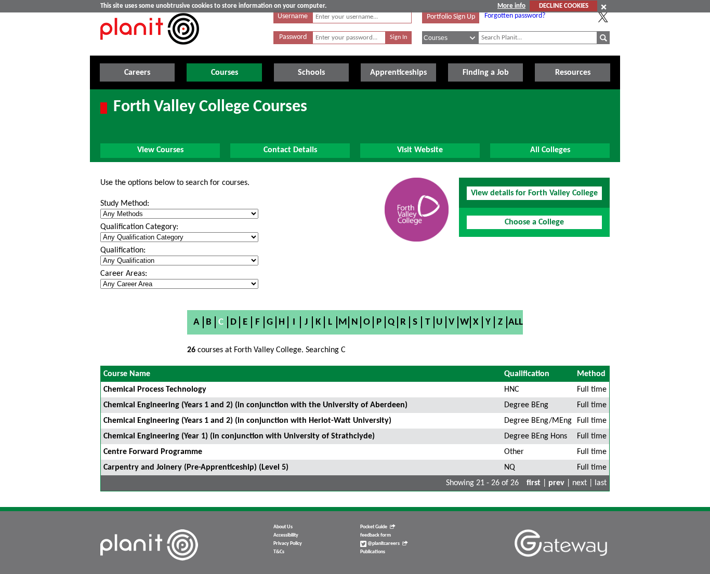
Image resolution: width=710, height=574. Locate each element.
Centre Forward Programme (152, 452)
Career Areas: (123, 274)
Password (293, 37)
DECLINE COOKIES (563, 6)
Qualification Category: (139, 227)
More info (511, 6)
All (515, 322)
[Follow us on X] (603, 17)
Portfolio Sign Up (451, 17)
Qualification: (123, 250)
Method (591, 374)
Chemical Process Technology (154, 389)
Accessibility (285, 535)
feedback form (375, 535)
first (534, 483)
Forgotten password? (514, 16)
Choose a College (534, 222)
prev (556, 483)
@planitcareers (383, 543)
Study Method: (124, 203)
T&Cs (278, 552)
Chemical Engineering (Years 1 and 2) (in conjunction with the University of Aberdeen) (255, 405)
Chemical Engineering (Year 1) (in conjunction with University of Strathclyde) (239, 436)
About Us (283, 527)
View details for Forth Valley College (534, 193)
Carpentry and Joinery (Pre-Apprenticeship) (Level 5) (195, 467)
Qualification (526, 374)
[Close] (603, 6)
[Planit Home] (149, 50)
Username (293, 16)
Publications (372, 552)
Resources (572, 73)
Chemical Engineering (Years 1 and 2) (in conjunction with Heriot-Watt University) (247, 421)
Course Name (126, 374)
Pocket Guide (373, 527)
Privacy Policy (287, 543)
